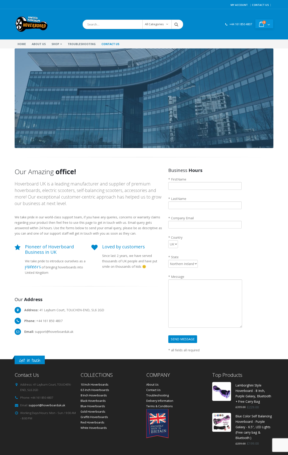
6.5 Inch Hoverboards (95, 390)
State (173, 257)
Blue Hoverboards (93, 406)
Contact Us (260, 5)
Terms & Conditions (159, 406)
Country (175, 237)
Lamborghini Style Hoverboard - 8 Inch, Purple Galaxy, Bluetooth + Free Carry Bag (253, 393)
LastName (177, 199)
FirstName (177, 179)
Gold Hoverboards (93, 412)
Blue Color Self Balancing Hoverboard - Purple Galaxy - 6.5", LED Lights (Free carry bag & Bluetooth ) (254, 427)
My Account (239, 5)
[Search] (177, 24)
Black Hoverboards (93, 401)
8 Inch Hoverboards (94, 395)
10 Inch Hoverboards (94, 384)
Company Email (181, 218)
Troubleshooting (82, 44)
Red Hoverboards (92, 422)
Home (22, 44)
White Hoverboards (94, 428)
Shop (55, 44)
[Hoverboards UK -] (31, 24)
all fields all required (184, 350)
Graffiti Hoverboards (94, 417)
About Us (39, 44)
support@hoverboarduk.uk (47, 405)
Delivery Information (159, 401)
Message (176, 276)
